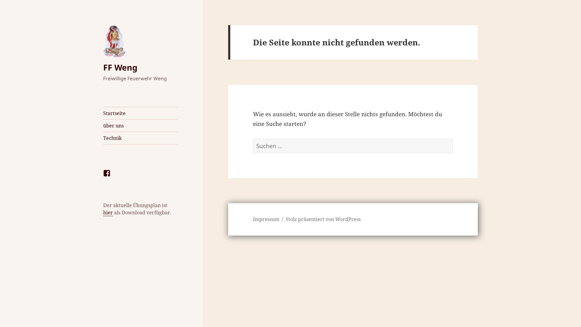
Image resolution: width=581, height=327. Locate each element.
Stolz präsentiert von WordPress (323, 219)
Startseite (114, 113)
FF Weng (120, 67)
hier (108, 212)
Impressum (266, 219)
